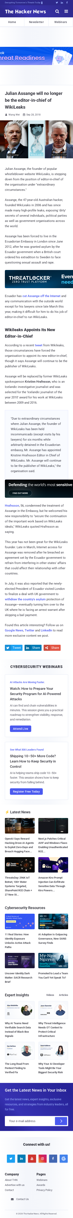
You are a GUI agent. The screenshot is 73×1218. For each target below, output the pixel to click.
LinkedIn (46, 630)
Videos (50, 994)
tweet (38, 345)
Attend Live (20, 728)
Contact (9, 1190)
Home (12, 22)
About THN (11, 1179)
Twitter (29, 630)
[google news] (63, 1159)
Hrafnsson (12, 505)
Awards (40, 1184)
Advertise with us (15, 1184)
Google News (14, 630)
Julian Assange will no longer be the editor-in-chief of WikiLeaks (33, 100)
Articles (63, 994)
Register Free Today (26, 791)
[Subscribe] (61, 1121)
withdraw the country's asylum (25, 599)
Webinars (60, 22)
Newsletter (36, 22)
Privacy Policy (44, 1190)
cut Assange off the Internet (41, 296)
